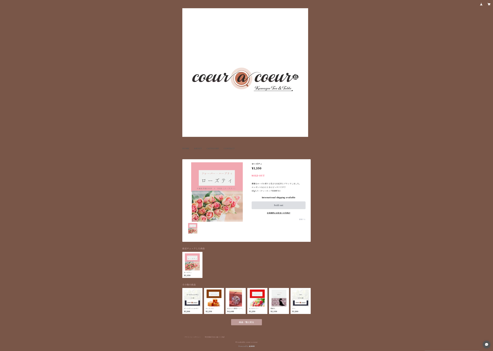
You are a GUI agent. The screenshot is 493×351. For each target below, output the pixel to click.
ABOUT (198, 148)
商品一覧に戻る (246, 322)
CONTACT (229, 148)
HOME (185, 148)
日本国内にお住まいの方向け (278, 213)
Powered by (243, 346)
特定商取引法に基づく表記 (215, 337)
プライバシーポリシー (192, 337)
